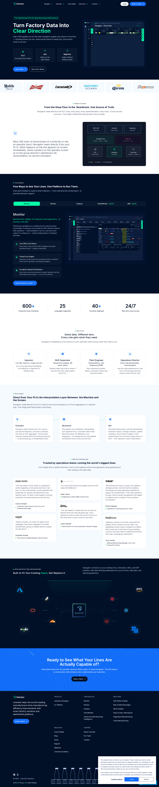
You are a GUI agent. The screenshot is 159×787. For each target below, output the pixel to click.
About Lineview (89, 732)
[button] (48, 4)
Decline (146, 779)
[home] (18, 3)
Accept (131, 779)
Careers (87, 740)
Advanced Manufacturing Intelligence (93, 718)
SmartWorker (88, 713)
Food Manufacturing (120, 721)
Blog (56, 736)
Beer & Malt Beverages (122, 705)
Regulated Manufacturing (122, 717)
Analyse (87, 709)
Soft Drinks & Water (120, 701)
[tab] (27, 204)
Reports (57, 744)
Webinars (57, 748)
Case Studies (72, 4)
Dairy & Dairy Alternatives (122, 713)
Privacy (21, 783)
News (56, 740)
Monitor (86, 701)
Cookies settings (116, 779)
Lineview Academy (61, 752)
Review (86, 705)
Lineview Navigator (61, 701)
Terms (15, 783)
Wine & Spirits (118, 709)
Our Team (87, 736)
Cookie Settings (31, 783)
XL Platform (58, 705)
